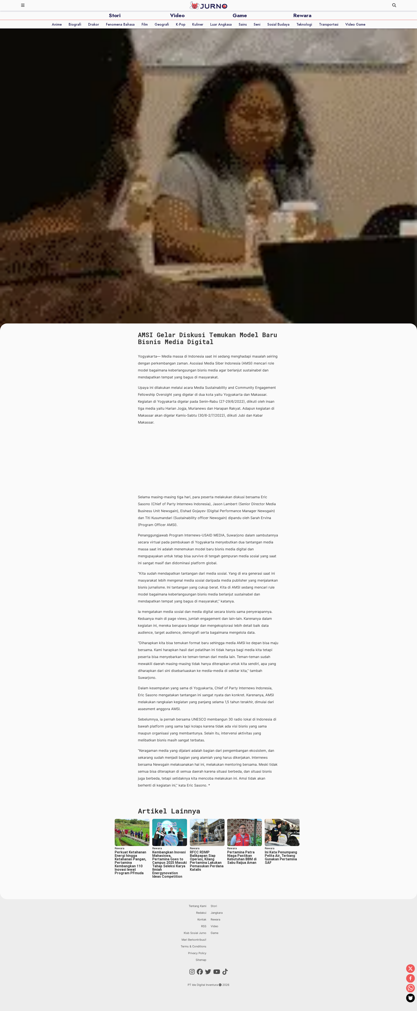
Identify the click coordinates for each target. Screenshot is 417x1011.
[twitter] (410, 969)
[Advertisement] (208, 459)
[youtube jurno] (216, 972)
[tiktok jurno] (225, 972)
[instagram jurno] (192, 972)
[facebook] (410, 978)
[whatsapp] (410, 988)
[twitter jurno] (208, 972)
